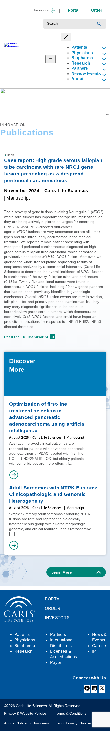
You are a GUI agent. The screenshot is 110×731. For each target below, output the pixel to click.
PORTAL (53, 599)
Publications (35, 113)
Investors (41, 10)
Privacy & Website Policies (25, 713)
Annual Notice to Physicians (26, 723)
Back (10, 155)
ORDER (52, 608)
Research (17, 113)
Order (96, 10)
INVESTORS (57, 618)
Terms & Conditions (70, 713)
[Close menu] (66, 37)
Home (4, 113)
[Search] (99, 24)
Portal (73, 10)
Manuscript (18, 198)
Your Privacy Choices (74, 723)
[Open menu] (50, 59)
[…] (70, 463)
